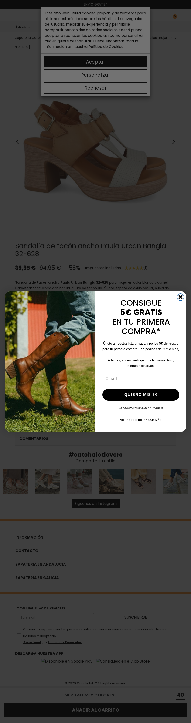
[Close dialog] (180, 297)
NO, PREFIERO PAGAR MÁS (141, 420)
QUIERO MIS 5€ (141, 395)
